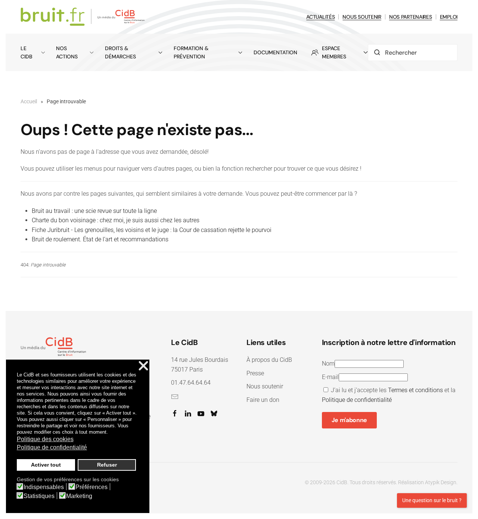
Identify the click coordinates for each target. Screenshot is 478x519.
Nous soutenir (264, 386)
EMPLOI (448, 16)
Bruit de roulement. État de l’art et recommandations (100, 239)
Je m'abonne (349, 420)
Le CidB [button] (26, 52)
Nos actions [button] (67, 52)
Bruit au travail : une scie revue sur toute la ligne (94, 210)
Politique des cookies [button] (45, 439)
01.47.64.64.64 (191, 382)
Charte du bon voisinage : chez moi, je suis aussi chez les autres (115, 220)
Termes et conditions (415, 390)
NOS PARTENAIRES (410, 16)
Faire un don (262, 399)
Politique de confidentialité (357, 399)
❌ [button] (143, 366)
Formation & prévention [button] (191, 52)
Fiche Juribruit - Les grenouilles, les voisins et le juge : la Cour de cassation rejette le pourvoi (151, 229)
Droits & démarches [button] (120, 52)
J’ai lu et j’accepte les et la (389, 395)
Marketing (79, 496)
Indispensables (44, 487)
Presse (255, 373)
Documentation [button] (275, 52)
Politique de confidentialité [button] (52, 447)
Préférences (91, 487)
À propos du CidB (269, 359)
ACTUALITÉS (320, 16)
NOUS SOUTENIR (361, 16)
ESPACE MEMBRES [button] (334, 52)
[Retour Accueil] (84, 16)
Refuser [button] (107, 465)
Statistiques (39, 496)
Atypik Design (440, 482)
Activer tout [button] (46, 465)
